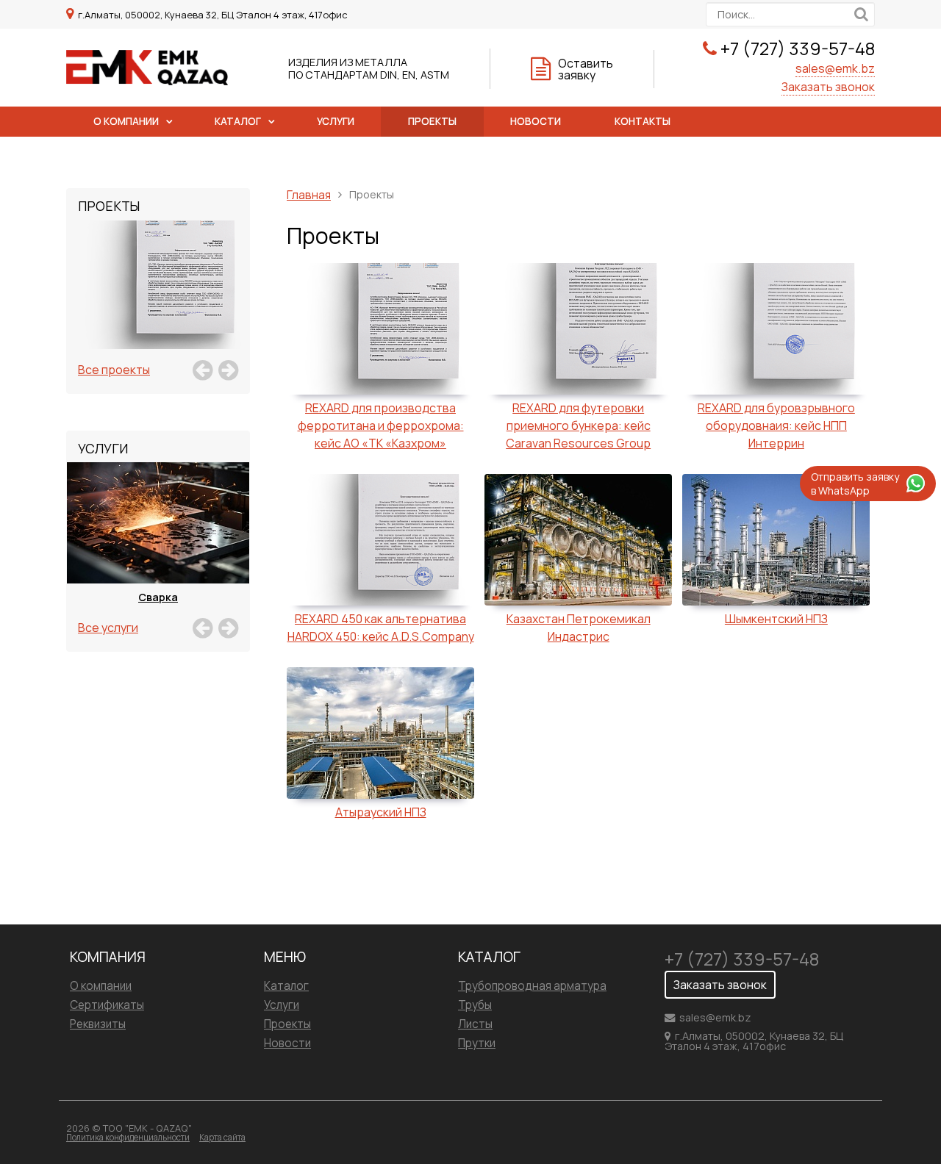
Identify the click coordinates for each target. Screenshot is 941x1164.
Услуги (335, 121)
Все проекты (114, 370)
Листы (475, 1024)
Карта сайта (222, 1137)
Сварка (158, 597)
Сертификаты (107, 1005)
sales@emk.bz (835, 68)
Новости (535, 121)
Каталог (238, 121)
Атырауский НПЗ (380, 812)
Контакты (642, 121)
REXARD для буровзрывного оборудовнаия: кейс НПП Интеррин (776, 425)
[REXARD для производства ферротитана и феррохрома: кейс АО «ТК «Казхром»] (158, 301)
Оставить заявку (585, 69)
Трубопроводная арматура (532, 986)
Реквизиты (98, 1024)
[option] (158, 301)
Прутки (476, 1043)
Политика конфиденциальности (128, 1137)
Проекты (432, 121)
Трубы (475, 1005)
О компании (126, 121)
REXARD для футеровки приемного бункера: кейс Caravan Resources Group (578, 425)
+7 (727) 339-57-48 (797, 48)
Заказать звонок (828, 87)
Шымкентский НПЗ (776, 619)
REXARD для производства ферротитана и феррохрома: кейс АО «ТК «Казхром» (381, 425)
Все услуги (108, 627)
